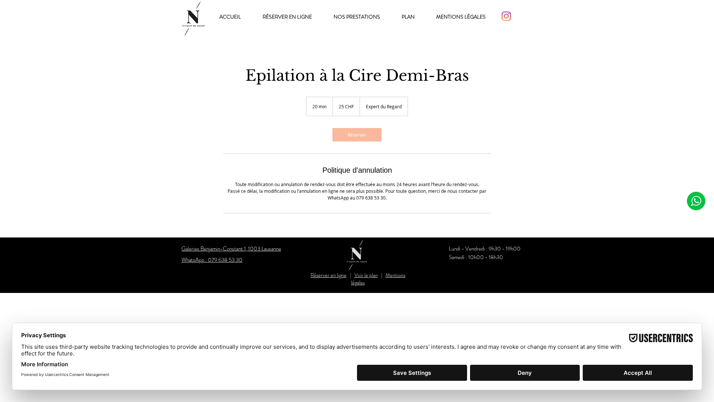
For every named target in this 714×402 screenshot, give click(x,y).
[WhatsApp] (696, 201)
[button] (362, 17)
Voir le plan (366, 275)
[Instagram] (506, 16)
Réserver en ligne (329, 275)
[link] (357, 134)
